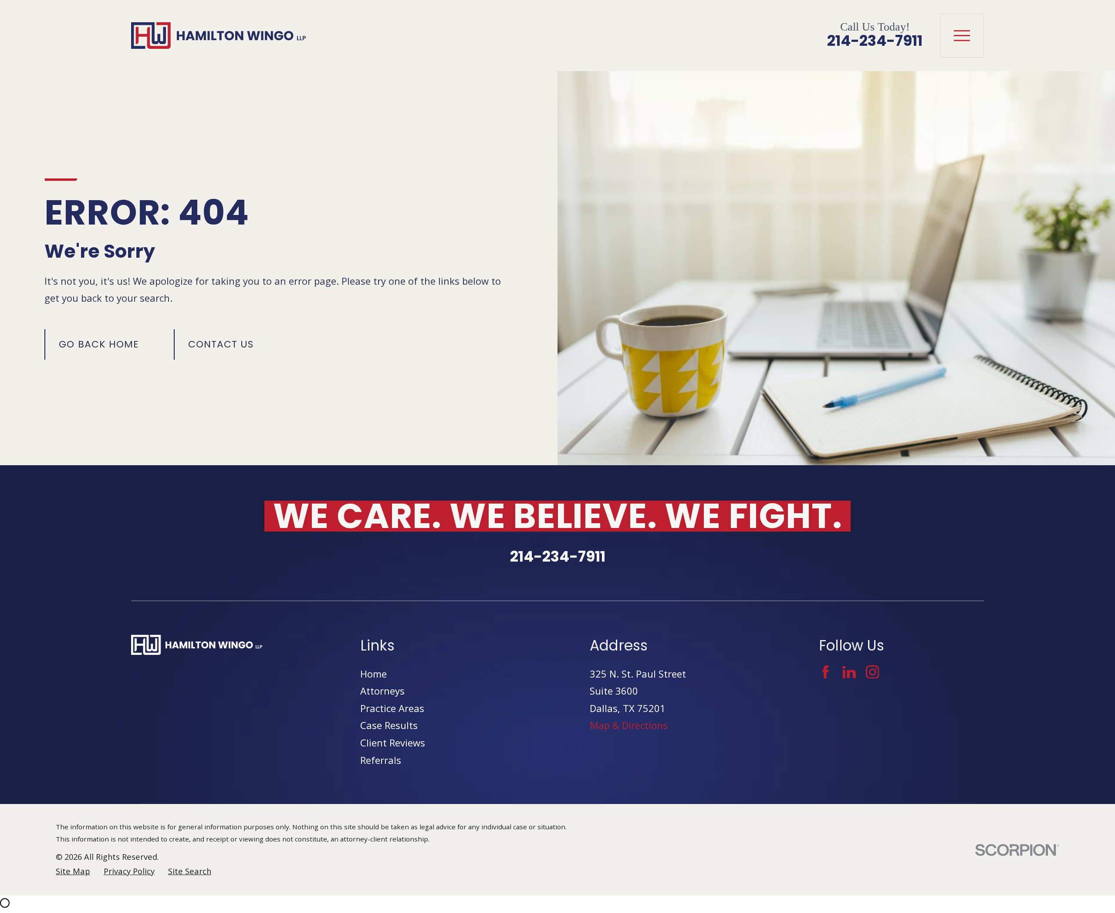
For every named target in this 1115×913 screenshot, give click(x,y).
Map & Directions (629, 725)
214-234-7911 (874, 41)
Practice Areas (392, 708)
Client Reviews (392, 742)
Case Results (389, 725)
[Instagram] (872, 672)
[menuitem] (73, 871)
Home (373, 673)
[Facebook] (825, 672)
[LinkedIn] (849, 672)
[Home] (218, 35)
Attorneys (382, 690)
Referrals (380, 760)
